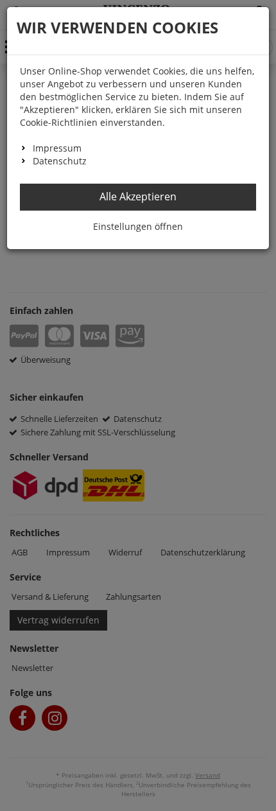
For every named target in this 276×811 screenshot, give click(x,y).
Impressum (57, 148)
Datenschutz (60, 161)
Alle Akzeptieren (138, 196)
